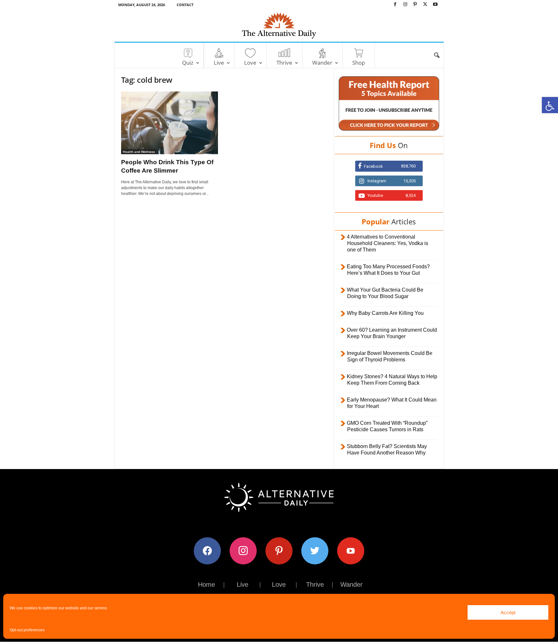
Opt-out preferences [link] (27, 630)
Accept (508, 612)
